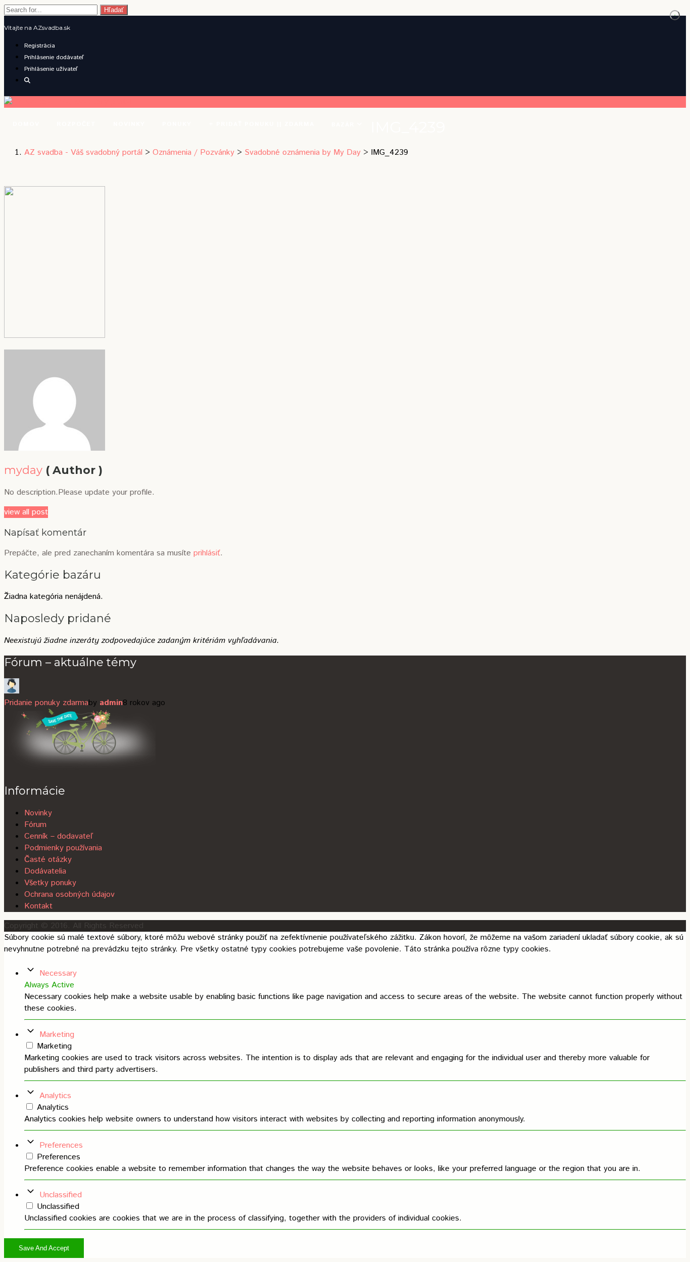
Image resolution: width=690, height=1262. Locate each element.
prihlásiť (206, 553)
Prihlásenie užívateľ (51, 69)
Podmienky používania (63, 848)
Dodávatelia (45, 871)
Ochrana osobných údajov (69, 894)
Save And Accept (44, 1248)
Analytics (55, 1096)
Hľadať (114, 10)
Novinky (129, 124)
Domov (26, 124)
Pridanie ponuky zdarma (46, 703)
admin (111, 703)
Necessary (58, 973)
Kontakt (38, 906)
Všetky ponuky (50, 883)
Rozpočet (76, 124)
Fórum (35, 825)
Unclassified (60, 1195)
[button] (27, 80)
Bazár (344, 124)
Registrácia (39, 45)
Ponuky (176, 124)
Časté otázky (48, 859)
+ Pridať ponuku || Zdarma (261, 124)
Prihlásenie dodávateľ (54, 57)
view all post (26, 512)
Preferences (61, 1145)
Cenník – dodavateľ (58, 836)
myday (23, 470)
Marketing (56, 1034)
